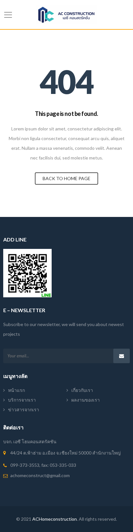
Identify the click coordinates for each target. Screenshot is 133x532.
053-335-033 (63, 465)
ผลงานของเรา (85, 400)
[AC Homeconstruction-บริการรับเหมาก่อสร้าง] (66, 14)
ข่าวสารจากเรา (23, 409)
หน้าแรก (16, 390)
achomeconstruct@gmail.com (40, 475)
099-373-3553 (24, 465)
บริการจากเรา (22, 400)
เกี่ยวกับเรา (82, 390)
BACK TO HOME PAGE (66, 178)
